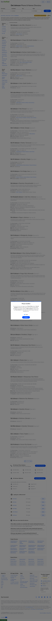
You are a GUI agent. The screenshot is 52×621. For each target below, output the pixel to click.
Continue (26, 317)
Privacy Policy (29, 306)
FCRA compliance (29, 308)
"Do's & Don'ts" (18, 310)
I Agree (26, 314)
